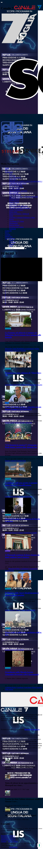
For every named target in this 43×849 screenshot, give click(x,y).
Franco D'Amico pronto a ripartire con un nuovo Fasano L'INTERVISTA (23, 408)
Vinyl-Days (17, 385)
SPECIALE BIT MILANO (18, 206)
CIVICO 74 (13, 204)
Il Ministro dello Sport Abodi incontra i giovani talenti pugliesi (22, 594)
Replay (11, 219)
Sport (7, 403)
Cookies (3, 841)
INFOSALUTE (14, 198)
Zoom (11, 216)
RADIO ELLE (14, 200)
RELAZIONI (13, 193)
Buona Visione (14, 202)
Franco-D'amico (20, 423)
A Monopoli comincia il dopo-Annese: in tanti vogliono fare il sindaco (22, 556)
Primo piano (13, 212)
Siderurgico (14, 650)
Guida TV (8, 231)
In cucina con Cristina (16, 227)
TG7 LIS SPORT (15, 195)
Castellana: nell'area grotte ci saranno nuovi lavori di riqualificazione (21, 484)
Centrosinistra (9, 570)
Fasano (7, 423)
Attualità (8, 328)
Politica (7, 551)
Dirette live (8, 236)
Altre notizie (9, 689)
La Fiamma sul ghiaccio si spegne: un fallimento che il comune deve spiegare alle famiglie (23, 335)
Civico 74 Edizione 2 (16, 210)
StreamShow (13, 847)
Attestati (32, 610)
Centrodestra (33, 569)
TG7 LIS (12, 176)
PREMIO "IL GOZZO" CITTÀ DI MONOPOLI (25, 181)
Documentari (13, 223)
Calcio (12, 423)
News (7, 233)
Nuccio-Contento (17, 533)
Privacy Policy (13, 841)
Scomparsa (27, 533)
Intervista (29, 423)
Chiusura (17, 350)
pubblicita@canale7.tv (8, 839)
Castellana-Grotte (10, 497)
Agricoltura (27, 687)
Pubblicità (12, 229)
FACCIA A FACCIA (16, 187)
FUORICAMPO (14, 189)
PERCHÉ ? (13, 179)
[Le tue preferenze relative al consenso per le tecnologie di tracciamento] (39, 845)
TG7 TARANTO (15, 178)
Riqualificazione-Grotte (24, 497)
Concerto (13, 461)
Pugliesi (22, 610)
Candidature (25, 569)
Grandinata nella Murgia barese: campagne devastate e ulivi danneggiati (22, 673)
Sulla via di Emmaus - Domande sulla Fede (23, 197)
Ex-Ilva (7, 650)
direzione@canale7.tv (32, 729)
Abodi (7, 610)
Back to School (14, 225)
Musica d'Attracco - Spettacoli (19, 214)
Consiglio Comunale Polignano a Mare (22, 217)
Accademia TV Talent (16, 221)
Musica (7, 441)
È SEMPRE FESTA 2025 (17, 183)
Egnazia (19, 461)
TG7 (6, 170)
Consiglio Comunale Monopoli (19, 208)
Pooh (24, 461)
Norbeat (24, 385)
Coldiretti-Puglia (10, 687)
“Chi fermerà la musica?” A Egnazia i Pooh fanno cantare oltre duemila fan (21, 446)
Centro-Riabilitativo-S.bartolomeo (23, 349)
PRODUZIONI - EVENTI (18, 191)
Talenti (17, 610)
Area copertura (10, 238)
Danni (34, 687)
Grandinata (20, 687)
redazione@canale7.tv (8, 838)
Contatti (7, 235)
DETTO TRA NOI (15, 185)
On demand (9, 172)
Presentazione (31, 385)
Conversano (9, 385)
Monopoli (8, 349)
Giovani (12, 610)
